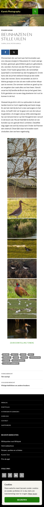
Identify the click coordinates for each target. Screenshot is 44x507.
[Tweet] (14, 52)
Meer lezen (32, 494)
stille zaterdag (18, 360)
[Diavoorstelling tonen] (22, 343)
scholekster (35, 357)
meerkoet (7, 357)
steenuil (6, 360)
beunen (6, 354)
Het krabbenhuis (7, 446)
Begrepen (22, 500)
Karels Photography (11, 11)
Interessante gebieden (10, 412)
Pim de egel (5, 459)
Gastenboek (6, 425)
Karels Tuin (5, 455)
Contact (4, 421)
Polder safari (7, 30)
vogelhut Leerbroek (10, 363)
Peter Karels (16, 43)
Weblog (4, 402)
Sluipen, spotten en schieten (11, 450)
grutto (15, 354)
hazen (23, 354)
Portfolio (5, 407)
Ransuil (24, 357)
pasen (16, 357)
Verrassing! (7, 375)
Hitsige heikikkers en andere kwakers (15, 384)
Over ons (5, 416)
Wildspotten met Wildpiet (11, 441)
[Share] (5, 52)
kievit (31, 354)
